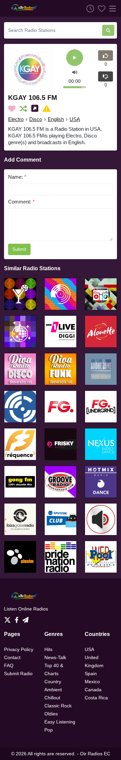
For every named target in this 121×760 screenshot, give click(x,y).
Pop (48, 730)
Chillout (52, 697)
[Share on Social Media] (36, 108)
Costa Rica (96, 697)
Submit (19, 249)
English (56, 119)
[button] (74, 72)
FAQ (8, 665)
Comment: (21, 201)
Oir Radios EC (95, 753)
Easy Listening (59, 721)
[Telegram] (26, 618)
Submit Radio (18, 673)
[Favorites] (100, 8)
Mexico (92, 681)
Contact (12, 657)
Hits (48, 649)
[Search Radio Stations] (108, 30)
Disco (35, 119)
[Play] (74, 58)
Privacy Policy (18, 649)
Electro (16, 119)
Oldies (51, 713)
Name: (17, 177)
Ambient (53, 689)
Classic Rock (58, 705)
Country (52, 681)
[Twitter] (8, 618)
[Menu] (111, 8)
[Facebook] (18, 618)
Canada (93, 689)
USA (75, 119)
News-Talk (55, 657)
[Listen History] (88, 8)
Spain (91, 673)
